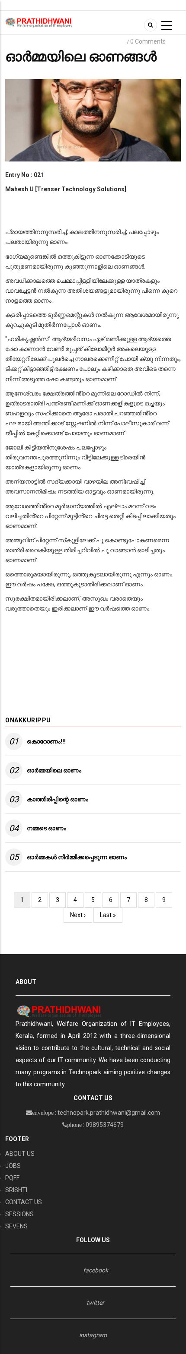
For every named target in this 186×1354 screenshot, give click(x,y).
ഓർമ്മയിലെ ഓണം (54, 770)
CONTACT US (23, 1202)
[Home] (38, 22)
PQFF (12, 1177)
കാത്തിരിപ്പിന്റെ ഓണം (57, 799)
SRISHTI (16, 1189)
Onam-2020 (24, 41)
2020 (115, 41)
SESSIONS (19, 1214)
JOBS (13, 1165)
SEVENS (16, 1226)
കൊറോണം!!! (46, 741)
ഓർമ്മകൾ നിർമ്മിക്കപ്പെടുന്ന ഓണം (77, 857)
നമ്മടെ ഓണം (46, 828)
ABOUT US (20, 1153)
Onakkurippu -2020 (74, 41)
